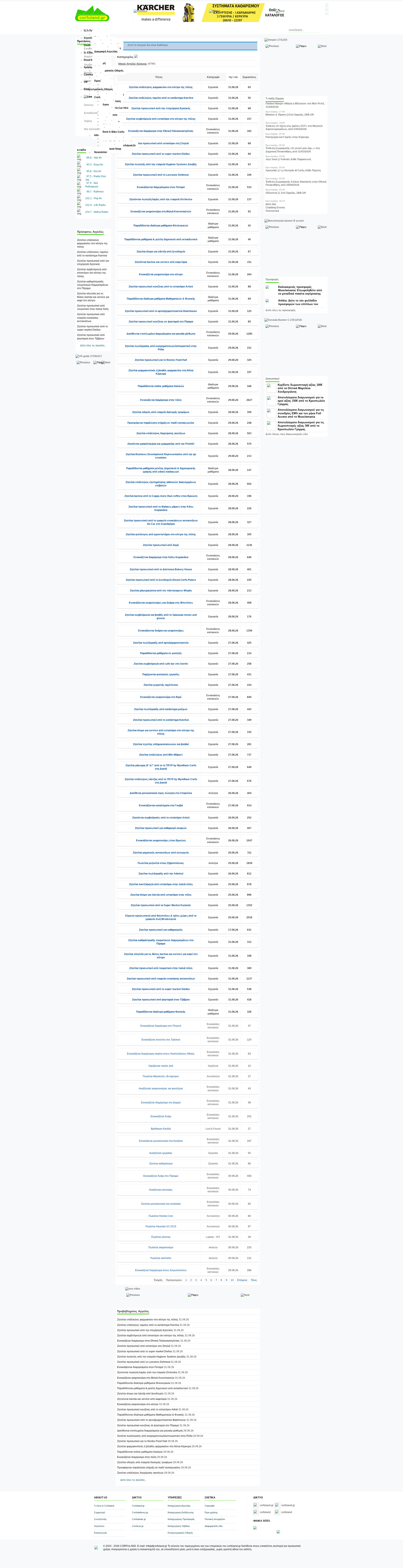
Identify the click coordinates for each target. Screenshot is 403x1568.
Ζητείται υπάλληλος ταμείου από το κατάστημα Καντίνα (161, 97)
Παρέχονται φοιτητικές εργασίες (160, 674)
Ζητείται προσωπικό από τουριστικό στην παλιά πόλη (160, 968)
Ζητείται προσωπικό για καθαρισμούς (161, 929)
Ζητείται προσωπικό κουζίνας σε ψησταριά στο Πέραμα (161, 321)
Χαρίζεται (213, 1065)
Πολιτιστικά (272, 210)
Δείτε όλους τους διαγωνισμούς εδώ (287, 434)
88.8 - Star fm (94, 157)
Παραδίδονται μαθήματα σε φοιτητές (161, 653)
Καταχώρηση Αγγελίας (179, 1505)
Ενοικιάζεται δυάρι (160, 1116)
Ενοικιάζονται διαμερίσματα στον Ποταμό (161, 187)
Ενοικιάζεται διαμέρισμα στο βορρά (161, 1102)
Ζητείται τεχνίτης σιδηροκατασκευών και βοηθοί (161, 744)
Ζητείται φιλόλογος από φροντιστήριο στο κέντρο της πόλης (161, 534)
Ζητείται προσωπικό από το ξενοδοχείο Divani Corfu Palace (161, 579)
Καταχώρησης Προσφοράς (181, 1519)
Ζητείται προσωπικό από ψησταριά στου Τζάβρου (161, 999)
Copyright (210, 1505)
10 (232, 1280)
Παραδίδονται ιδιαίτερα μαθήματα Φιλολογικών (160, 225)
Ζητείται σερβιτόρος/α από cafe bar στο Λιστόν (161, 663)
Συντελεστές (100, 1519)
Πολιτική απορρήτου (215, 1519)
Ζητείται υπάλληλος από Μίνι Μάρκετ (161, 754)
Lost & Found (213, 1128)
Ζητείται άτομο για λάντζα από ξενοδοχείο (161, 251)
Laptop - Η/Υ (213, 1236)
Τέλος (254, 1280)
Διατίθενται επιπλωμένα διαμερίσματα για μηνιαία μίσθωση (161, 333)
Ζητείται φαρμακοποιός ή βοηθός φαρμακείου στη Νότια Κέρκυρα (154, 1446)
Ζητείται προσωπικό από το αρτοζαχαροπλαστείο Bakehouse (161, 311)
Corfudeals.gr (139, 1519)
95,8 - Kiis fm (93, 171)
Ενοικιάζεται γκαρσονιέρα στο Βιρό (160, 697)
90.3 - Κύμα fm (94, 164)
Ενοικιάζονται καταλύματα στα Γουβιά (161, 805)
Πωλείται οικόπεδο (160, 1258)
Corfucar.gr (138, 1526)
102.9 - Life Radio (95, 205)
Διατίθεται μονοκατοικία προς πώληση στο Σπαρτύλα (161, 793)
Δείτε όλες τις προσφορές (281, 310)
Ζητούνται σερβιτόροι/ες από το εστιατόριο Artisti (161, 817)
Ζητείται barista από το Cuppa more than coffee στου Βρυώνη (160, 496)
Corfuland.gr (138, 1505)
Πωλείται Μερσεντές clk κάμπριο (161, 1076)
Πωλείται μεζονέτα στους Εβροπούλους (161, 863)
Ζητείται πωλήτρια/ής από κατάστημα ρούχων (160, 709)
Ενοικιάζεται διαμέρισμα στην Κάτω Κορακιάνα (160, 557)
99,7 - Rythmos (95, 191)
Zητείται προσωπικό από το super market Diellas (161, 153)
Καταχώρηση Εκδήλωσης (181, 1512)
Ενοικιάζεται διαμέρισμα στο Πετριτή (160, 1025)
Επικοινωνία (100, 1533)
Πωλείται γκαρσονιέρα (160, 1247)
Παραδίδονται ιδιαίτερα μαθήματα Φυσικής (160, 1011)
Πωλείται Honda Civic (161, 1216)
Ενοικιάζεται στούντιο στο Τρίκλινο (160, 1039)
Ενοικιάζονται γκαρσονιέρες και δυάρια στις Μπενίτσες (161, 602)
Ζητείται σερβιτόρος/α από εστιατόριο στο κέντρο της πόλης (92, 273)
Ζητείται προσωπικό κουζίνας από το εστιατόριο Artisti (161, 286)
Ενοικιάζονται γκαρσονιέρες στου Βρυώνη (161, 840)
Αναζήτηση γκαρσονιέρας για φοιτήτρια (161, 1088)
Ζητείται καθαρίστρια (161, 1163)
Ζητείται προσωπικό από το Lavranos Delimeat (161, 174)
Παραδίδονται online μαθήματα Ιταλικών (161, 386)
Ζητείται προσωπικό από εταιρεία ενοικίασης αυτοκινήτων (91, 317)
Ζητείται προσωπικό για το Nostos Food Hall (161, 360)
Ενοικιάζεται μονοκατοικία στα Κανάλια (161, 1140)
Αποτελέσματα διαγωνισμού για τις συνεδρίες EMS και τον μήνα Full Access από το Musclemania (301, 413)
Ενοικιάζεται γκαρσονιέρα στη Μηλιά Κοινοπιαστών (161, 211)
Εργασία (213, 87)
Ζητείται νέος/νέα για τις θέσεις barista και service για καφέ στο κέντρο (93, 297)
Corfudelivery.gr (140, 1512)
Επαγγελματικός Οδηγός (180, 1533)
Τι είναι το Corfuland (104, 1505)
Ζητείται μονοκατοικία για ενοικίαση (161, 1203)
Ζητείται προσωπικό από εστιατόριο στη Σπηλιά (161, 143)
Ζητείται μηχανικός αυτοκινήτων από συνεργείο (161, 852)
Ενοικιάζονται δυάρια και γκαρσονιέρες (161, 630)
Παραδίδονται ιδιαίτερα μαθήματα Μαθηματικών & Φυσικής (161, 298)
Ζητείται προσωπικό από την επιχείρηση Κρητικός (160, 108)
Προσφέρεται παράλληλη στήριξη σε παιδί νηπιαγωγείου (160, 422)
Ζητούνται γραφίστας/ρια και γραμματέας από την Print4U (160, 443)
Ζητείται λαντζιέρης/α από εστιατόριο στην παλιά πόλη (160, 884)
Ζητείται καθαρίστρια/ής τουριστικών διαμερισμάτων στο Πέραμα (92, 285)
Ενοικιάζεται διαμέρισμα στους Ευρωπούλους (161, 1270)
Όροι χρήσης (211, 1512)
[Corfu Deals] (278, 1532)
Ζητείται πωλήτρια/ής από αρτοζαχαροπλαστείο (160, 642)
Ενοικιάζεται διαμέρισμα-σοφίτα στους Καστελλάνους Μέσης (161, 1053)
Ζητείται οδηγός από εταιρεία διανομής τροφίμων (160, 412)
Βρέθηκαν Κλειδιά (161, 1128)
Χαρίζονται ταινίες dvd (160, 1065)
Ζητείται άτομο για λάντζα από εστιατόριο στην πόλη (160, 894)
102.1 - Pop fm (93, 198)
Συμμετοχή (99, 1512)
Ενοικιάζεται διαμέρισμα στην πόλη (160, 400)
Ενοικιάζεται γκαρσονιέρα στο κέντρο (161, 274)
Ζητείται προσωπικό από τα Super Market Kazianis (161, 905)
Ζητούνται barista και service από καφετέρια (161, 262)
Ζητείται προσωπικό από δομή (161, 545)
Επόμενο (242, 1280)
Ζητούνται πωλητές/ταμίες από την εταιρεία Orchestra (160, 199)
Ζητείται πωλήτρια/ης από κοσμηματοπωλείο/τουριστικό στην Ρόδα (154, 1435)
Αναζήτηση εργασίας (160, 1153)
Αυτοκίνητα (213, 1076)
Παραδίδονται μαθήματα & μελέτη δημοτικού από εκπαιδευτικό (160, 239)
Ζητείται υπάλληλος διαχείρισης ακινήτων (160, 433)
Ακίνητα (213, 793)
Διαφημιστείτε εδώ (214, 1526)
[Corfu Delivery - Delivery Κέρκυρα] (255, 1528)
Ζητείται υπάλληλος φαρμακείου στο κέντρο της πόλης (92, 243)
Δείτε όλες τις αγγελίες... (93, 345)
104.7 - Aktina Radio (96, 211)
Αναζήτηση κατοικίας (161, 1189)
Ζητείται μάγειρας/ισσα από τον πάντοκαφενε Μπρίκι (161, 590)
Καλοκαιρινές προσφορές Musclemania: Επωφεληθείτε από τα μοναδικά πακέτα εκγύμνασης (300, 290)
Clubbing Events (275, 207)
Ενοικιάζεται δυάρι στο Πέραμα (160, 1175)
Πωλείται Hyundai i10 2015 (160, 1226)
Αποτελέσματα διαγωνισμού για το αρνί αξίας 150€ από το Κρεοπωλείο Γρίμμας (301, 401)
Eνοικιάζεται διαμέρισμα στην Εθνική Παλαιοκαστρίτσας (160, 131)
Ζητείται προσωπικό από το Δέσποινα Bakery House (161, 569)
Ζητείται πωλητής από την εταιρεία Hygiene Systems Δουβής (161, 164)
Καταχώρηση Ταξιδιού (179, 1526)
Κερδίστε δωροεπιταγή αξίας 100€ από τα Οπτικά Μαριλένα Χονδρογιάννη (300, 388)
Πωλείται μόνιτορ (160, 1236)
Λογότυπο (99, 1526)
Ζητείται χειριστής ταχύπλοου (161, 684)
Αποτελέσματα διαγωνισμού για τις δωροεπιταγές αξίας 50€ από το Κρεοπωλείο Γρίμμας (301, 426)
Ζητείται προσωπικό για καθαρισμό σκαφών (161, 828)
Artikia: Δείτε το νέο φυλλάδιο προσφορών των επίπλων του (298, 302)
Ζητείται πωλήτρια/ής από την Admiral (161, 873)
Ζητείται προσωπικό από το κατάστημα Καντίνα (161, 719)
